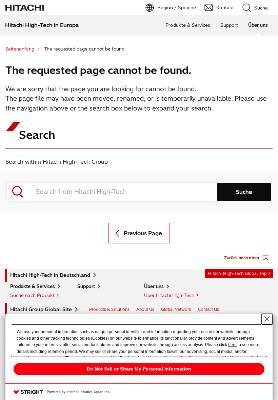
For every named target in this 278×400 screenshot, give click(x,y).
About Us (145, 309)
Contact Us (208, 309)
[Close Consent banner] (267, 319)
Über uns (258, 25)
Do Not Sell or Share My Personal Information (139, 369)
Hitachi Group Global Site (41, 309)
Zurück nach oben (241, 257)
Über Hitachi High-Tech (169, 295)
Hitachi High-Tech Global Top (237, 273)
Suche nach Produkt (32, 295)
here (232, 344)
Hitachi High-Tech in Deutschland (50, 275)
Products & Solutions (109, 309)
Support (229, 25)
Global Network (176, 309)
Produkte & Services (187, 25)
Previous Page (143, 233)
